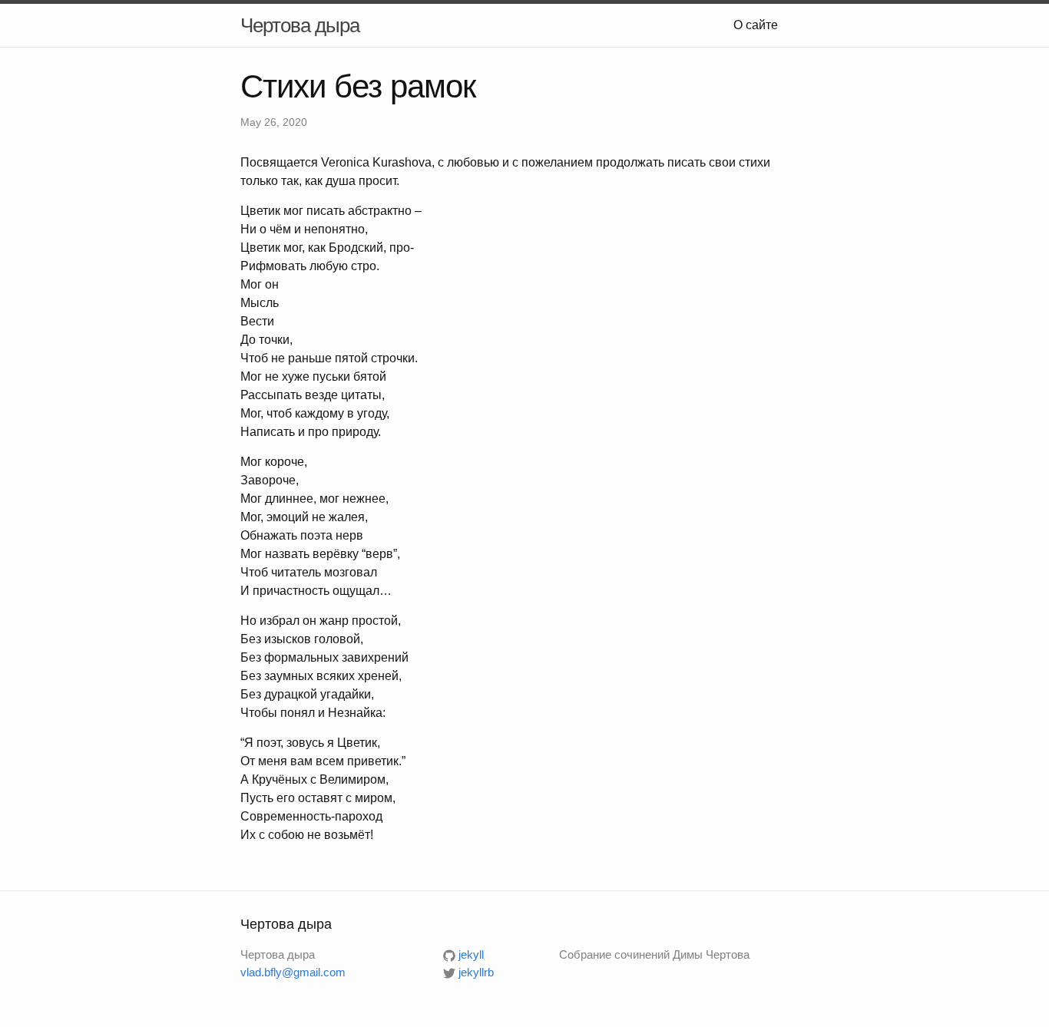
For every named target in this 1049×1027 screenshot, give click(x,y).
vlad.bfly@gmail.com (293, 972)
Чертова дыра (299, 25)
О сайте (755, 24)
